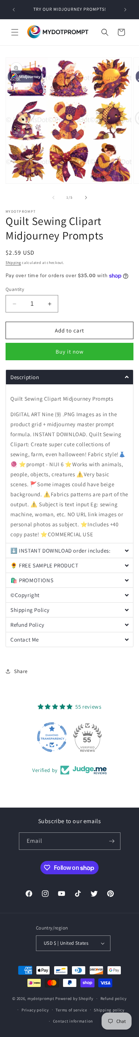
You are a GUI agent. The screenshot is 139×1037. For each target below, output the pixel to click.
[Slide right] (86, 197)
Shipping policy (109, 1010)
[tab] (69, 377)
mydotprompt (40, 998)
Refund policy (113, 998)
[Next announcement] (125, 9)
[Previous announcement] (14, 9)
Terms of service (71, 1010)
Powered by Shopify (74, 998)
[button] (15, 32)
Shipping (13, 262)
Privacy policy (35, 1010)
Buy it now (70, 351)
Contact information (73, 1021)
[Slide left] (53, 197)
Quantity (15, 289)
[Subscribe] (112, 841)
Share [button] (21, 671)
